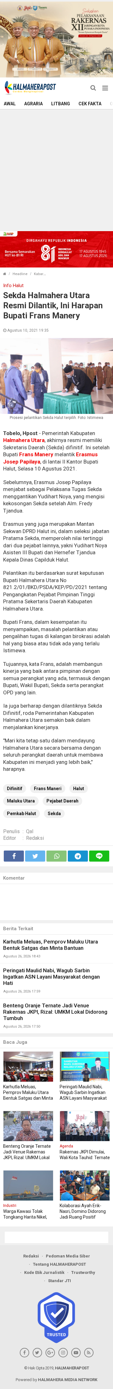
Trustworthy (83, 1272)
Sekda (54, 813)
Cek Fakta (89, 103)
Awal (10, 103)
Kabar (38, 274)
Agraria (33, 103)
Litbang (60, 103)
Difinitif (14, 788)
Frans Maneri (48, 788)
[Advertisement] (56, 169)
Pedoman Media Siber (68, 1256)
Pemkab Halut (21, 813)
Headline (20, 274)
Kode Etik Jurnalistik (44, 1272)
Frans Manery (36, 454)
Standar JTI (59, 1281)
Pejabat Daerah (62, 800)
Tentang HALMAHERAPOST (59, 1264)
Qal (29, 831)
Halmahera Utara (24, 440)
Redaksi (35, 838)
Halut (78, 788)
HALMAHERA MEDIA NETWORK (67, 1379)
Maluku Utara (21, 800)
